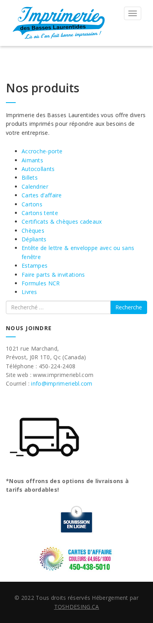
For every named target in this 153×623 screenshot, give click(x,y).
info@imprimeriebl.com (61, 383)
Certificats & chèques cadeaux (62, 221)
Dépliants (34, 239)
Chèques (33, 230)
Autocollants (38, 169)
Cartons (32, 204)
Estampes (34, 265)
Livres (29, 292)
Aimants (32, 160)
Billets (30, 177)
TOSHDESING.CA (76, 606)
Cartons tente (40, 213)
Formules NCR (41, 283)
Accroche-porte (42, 151)
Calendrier (35, 186)
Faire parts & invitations (53, 274)
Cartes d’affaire (42, 195)
